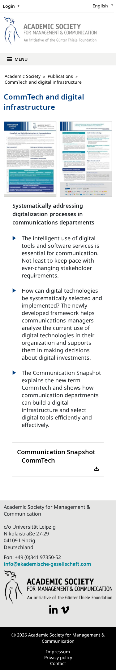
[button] (21, 59)
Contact (58, 663)
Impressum (58, 651)
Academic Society (23, 76)
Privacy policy (58, 657)
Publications (60, 76)
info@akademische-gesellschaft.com (47, 564)
